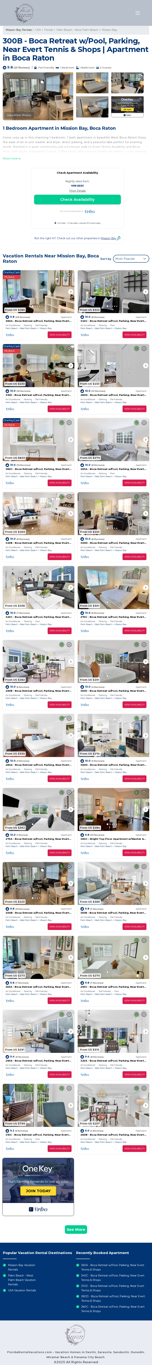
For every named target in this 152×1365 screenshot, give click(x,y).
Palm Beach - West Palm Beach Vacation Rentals (22, 1280)
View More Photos (19, 115)
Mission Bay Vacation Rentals (21, 1267)
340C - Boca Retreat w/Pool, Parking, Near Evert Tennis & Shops (112, 1278)
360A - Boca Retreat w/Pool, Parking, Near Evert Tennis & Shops (112, 1267)
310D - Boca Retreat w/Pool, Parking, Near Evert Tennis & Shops (112, 1288)
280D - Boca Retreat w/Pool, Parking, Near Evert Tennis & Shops (113, 1298)
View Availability (59, 335)
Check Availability (77, 199)
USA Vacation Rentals (22, 1290)
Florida (48, 30)
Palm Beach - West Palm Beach (77, 30)
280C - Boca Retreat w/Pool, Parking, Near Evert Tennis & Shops (113, 1309)
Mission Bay (109, 30)
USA (38, 30)
